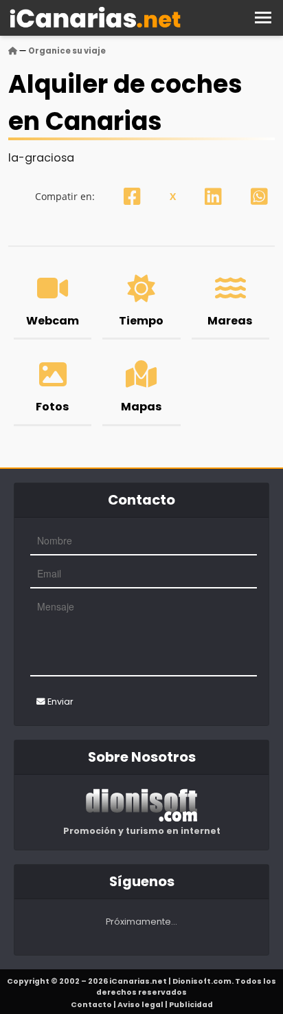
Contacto (91, 1005)
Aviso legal (140, 1005)
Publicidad (191, 1005)
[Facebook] (132, 196)
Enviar (59, 701)
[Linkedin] (213, 196)
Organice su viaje (67, 50)
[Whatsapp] (259, 196)
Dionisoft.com (201, 981)
